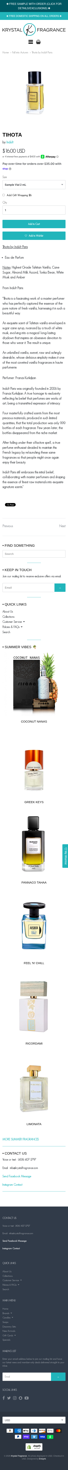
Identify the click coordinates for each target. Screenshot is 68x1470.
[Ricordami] (34, 1006)
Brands (5, 1313)
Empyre (42, 1458)
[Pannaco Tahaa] (34, 845)
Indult (9, 142)
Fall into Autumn (20, 52)
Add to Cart (34, 224)
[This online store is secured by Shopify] (34, 1449)
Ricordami (34, 1043)
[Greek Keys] (34, 765)
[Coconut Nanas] (34, 683)
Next (62, 526)
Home (5, 52)
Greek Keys (34, 802)
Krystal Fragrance (19, 1455)
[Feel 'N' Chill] (34, 926)
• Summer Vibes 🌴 (19, 647)
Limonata (34, 1124)
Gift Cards (7, 1335)
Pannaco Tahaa (34, 882)
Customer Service (12, 621)
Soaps (5, 1322)
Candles (6, 1317)
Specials (6, 1339)
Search (6, 632)
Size (4, 177)
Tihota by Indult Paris (42, 52)
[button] (34, 236)
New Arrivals (8, 1330)
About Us (7, 611)
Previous (7, 526)
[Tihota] (34, 29)
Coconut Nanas (34, 721)
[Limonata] (34, 1087)
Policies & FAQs (10, 627)
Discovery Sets (9, 1326)
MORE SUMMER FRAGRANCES (20, 1139)
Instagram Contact (12, 1184)
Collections (8, 616)
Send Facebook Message (16, 1176)
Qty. (4, 202)
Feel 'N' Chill (34, 963)
